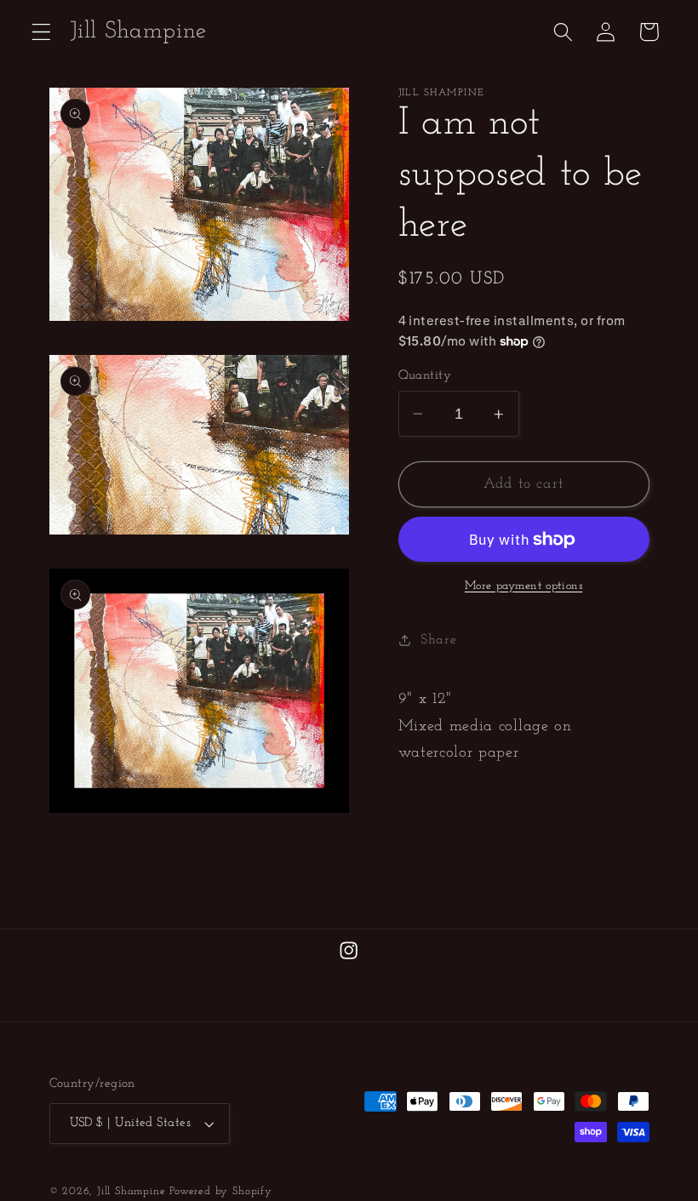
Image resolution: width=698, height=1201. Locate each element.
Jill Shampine (131, 1192)
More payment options (524, 586)
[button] (41, 32)
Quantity (425, 375)
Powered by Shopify (220, 1192)
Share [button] (438, 640)
